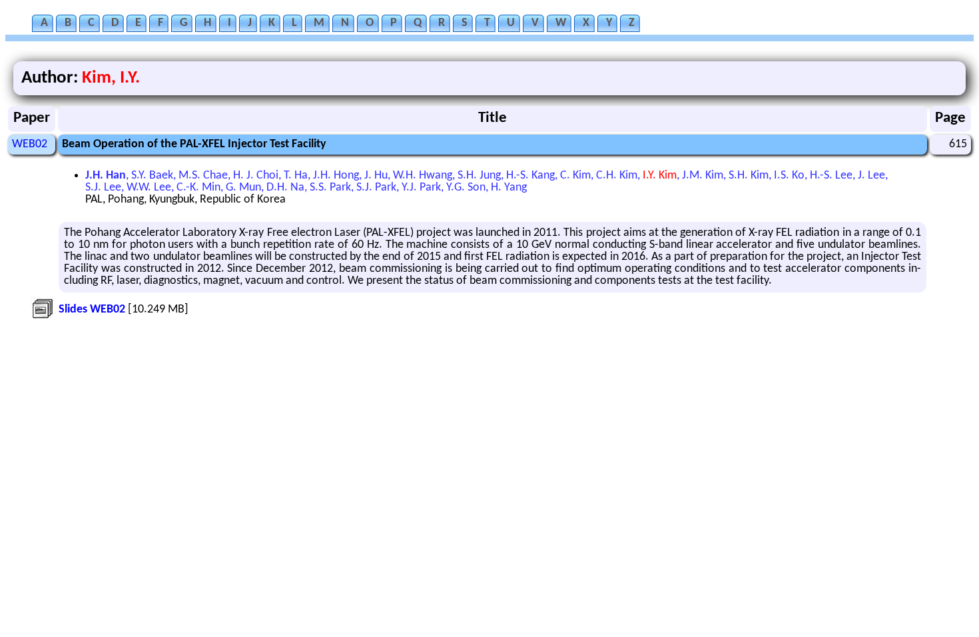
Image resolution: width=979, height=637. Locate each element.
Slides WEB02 (92, 309)
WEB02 (29, 144)
